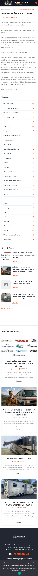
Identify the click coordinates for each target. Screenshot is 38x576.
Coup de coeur (8, 140)
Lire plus (15, 261)
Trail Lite (6, 221)
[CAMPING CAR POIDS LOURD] (19, 537)
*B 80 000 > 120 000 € (11, 108)
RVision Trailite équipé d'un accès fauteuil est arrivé (22, 282)
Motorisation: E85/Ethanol (12, 181)
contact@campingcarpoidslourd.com (19, 559)
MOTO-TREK (8, 172)
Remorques (7, 208)
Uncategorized (8, 226)
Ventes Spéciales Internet (12, 235)
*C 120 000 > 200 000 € (12, 113)
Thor (5, 212)
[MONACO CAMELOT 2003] (19, 445)
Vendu (6, 230)
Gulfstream (7, 158)
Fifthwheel (7, 144)
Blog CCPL (16, 17)
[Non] (36, 568)
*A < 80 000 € (8, 104)
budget (6, 131)
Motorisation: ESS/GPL (11, 185)
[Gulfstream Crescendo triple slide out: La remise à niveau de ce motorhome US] (6, 297)
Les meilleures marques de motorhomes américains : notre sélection (23, 255)
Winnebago (7, 239)
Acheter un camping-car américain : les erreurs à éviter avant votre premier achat (23, 269)
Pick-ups (6, 199)
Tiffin (5, 217)
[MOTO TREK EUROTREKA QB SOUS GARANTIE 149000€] (19, 489)
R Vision (6, 203)
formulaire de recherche (11, 149)
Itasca (6, 162)
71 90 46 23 (19, 554)
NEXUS (6, 194)
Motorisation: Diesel (10, 176)
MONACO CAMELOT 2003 (19, 458)
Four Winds (7, 153)
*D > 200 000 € (9, 117)
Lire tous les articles (7, 308)
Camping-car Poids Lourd (12, 135)
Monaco (6, 167)
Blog (5, 122)
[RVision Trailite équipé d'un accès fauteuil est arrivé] (6, 284)
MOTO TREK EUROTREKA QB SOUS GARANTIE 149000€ (19, 503)
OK (19, 573)
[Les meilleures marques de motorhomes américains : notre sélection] (6, 256)
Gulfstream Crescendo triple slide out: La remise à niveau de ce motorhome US (23, 296)
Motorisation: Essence (11, 190)
